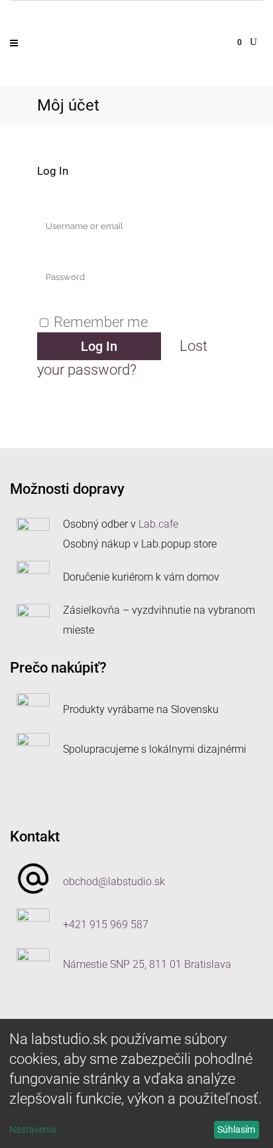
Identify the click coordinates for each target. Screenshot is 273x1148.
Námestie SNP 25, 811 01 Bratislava (147, 964)
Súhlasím (236, 1129)
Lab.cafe (158, 524)
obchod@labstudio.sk (114, 881)
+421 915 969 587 (105, 924)
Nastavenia (32, 1129)
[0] (231, 40)
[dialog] (136, 1083)
